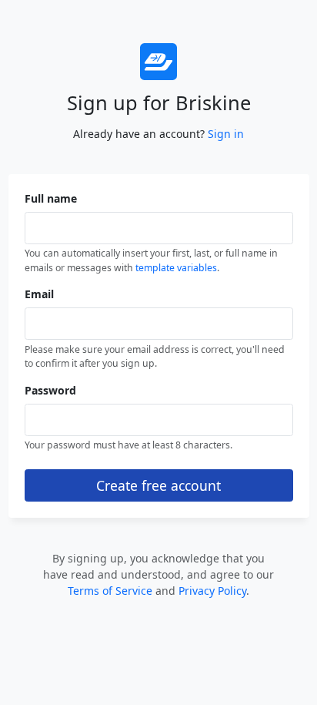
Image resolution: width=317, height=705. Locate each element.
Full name (51, 198)
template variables (176, 267)
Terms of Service (110, 590)
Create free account (158, 485)
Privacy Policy (212, 590)
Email (39, 294)
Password (50, 390)
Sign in (226, 133)
